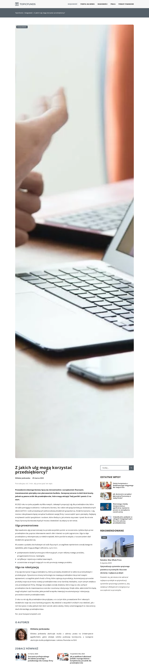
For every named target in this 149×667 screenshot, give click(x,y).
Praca (113, 4)
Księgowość (72, 4)
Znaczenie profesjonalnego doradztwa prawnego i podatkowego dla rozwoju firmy (40, 659)
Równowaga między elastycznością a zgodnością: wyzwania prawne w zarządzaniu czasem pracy (121, 508)
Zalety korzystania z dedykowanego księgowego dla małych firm (123, 485)
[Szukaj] (131, 467)
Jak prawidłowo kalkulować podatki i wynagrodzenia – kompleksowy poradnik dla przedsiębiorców (80, 660)
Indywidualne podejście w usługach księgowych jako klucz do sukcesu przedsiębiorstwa (122, 520)
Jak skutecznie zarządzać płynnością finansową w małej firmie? (122, 496)
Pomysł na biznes (87, 4)
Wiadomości (103, 4)
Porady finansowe (126, 4)
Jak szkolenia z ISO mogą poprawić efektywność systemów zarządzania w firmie (115, 567)
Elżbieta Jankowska (22, 478)
